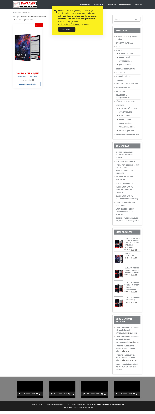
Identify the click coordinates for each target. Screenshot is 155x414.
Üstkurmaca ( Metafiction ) (28, 77)
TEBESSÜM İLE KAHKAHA (125, 161)
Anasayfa (16, 12)
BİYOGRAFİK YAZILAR (124, 43)
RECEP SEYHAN (125, 119)
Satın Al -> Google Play (27, 84)
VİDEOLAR (112, 4)
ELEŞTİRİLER (120, 73)
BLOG (118, 47)
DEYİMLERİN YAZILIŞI (124, 183)
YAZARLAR (120, 105)
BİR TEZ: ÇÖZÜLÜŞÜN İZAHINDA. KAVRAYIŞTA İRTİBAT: (125, 155)
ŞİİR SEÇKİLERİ (125, 65)
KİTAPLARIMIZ (84, 4)
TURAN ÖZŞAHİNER (126, 127)
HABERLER (120, 80)
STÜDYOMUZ (99, 4)
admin (134, 333)
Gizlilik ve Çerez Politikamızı (69, 24)
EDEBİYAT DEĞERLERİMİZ (125, 69)
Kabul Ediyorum (67, 29)
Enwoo (75, 407)
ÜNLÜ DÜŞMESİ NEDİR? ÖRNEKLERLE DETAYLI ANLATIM (125, 211)
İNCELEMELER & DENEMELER (127, 84)
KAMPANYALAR (125, 4)
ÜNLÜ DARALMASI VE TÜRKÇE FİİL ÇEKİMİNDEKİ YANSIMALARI (127, 330)
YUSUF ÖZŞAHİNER (126, 131)
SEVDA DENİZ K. (125, 123)
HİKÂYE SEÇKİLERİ (126, 53)
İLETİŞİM (138, 4)
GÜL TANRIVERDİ (126, 112)
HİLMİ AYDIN (124, 116)
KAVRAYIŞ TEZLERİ (123, 87)
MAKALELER (120, 91)
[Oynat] (19, 394)
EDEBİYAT (119, 50)
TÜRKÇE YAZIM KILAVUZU (126, 101)
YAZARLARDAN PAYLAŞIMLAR (127, 135)
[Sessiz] (37, 394)
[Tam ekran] (40, 394)
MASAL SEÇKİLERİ (126, 57)
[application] (30, 388)
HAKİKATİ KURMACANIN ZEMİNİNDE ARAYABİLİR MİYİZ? (125, 348)
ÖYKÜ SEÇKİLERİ (125, 61)
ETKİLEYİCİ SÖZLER (123, 76)
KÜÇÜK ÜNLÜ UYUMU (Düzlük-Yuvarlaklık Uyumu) (125, 189)
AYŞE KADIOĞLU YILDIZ (128, 108)
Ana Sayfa (16, 17)
